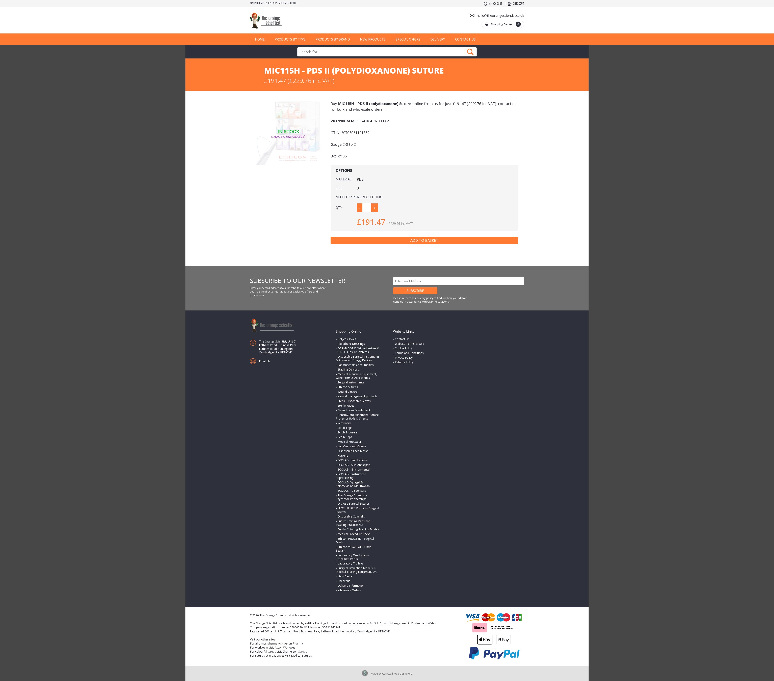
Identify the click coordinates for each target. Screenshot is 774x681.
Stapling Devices (348, 369)
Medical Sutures (301, 655)
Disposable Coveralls (351, 516)
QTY (339, 207)
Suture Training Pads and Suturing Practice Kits (353, 523)
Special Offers (408, 39)
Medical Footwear (349, 442)
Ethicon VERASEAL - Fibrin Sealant (353, 548)
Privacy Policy (404, 357)
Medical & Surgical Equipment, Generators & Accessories (356, 376)
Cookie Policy (403, 348)
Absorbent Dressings (351, 344)
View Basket (346, 576)
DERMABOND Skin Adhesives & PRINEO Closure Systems (357, 350)
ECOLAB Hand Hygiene (353, 460)
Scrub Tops (345, 428)
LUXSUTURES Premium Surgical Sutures (357, 510)
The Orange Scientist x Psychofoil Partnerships (351, 497)
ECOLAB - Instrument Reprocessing (351, 476)
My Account (495, 4)
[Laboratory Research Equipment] (278, 20)
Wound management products (358, 396)
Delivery (437, 39)
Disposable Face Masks (353, 451)
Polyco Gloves (347, 339)
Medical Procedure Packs (354, 534)
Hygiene (343, 455)
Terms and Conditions (409, 353)
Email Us (264, 361)
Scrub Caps (345, 437)
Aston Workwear (285, 647)
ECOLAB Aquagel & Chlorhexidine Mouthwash (353, 484)
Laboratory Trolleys (350, 563)
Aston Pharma (293, 643)
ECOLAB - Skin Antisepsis (354, 465)
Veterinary (344, 423)
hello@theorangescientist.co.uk (500, 15)
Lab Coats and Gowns (352, 446)
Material (344, 179)
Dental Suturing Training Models (359, 529)
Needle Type (346, 197)
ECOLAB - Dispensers (352, 491)
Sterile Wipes (346, 405)
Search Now (470, 52)
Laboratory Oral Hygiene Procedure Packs (353, 557)
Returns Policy (404, 362)
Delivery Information (351, 585)
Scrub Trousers (347, 432)
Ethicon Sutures (348, 387)
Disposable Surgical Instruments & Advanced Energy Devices (358, 358)
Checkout (518, 4)
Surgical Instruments (351, 382)
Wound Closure (348, 392)
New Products (373, 39)
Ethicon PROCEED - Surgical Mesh (355, 540)
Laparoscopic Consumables (356, 365)
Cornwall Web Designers (397, 673)
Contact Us (465, 39)
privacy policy (425, 298)
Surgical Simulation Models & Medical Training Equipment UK (356, 570)
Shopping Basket (505, 24)
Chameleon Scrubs (295, 651)
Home (260, 39)
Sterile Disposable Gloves (354, 401)
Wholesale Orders (349, 590)
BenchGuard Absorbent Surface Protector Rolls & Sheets (357, 416)
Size (339, 188)
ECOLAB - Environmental (354, 469)
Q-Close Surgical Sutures (354, 503)
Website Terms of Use (409, 344)
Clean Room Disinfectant (354, 410)
